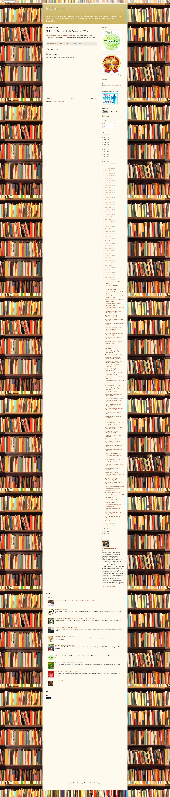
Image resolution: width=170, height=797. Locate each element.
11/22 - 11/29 (108, 175)
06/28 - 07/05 (108, 226)
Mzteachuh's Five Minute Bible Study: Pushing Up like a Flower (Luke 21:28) (74, 618)
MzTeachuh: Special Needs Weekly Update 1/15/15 (113, 505)
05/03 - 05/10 (108, 246)
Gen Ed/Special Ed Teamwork (112, 420)
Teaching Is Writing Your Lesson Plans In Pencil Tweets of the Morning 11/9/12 (75, 601)
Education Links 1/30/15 (111, 348)
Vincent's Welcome (109, 502)
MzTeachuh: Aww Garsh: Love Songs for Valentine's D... (114, 308)
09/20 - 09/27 (108, 197)
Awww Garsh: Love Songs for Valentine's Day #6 (112, 517)
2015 (105, 161)
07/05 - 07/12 (108, 224)
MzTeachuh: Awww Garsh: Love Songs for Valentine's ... (113, 513)
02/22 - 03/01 (108, 270)
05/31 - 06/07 (108, 236)
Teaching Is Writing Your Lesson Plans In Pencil (113, 369)
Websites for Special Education (112, 439)
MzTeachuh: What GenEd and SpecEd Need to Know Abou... (113, 357)
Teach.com (106, 116)
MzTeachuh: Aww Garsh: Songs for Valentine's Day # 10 (114, 373)
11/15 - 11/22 (108, 178)
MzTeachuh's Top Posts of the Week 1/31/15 (114, 292)
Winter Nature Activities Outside (113, 327)
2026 (105, 135)
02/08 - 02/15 (108, 275)
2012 (105, 533)
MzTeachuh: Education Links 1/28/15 (114, 385)
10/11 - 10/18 (108, 190)
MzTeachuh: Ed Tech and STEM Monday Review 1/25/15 (113, 456)
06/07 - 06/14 (108, 233)
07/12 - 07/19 (108, 221)
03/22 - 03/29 (108, 260)
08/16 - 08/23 (108, 209)
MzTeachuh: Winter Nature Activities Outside (114, 323)
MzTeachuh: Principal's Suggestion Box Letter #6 (113, 351)
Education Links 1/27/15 (111, 425)
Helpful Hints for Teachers (111, 472)
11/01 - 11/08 (108, 183)
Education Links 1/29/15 (111, 383)
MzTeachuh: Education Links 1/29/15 (114, 380)
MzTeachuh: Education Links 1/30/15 (114, 346)
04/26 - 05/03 (108, 248)
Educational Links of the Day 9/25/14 (64, 636)
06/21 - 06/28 (108, 229)
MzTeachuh (56, 8)
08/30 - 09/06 (108, 204)
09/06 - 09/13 (108, 202)
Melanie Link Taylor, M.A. (111, 548)
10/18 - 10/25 (108, 188)
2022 (105, 144)
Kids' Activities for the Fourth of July (64, 645)
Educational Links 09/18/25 (62, 654)
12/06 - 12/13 (108, 171)
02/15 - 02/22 (108, 272)
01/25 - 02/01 (108, 279)
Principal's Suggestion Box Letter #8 (114, 398)
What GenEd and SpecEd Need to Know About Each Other (113, 361)
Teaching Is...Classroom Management (114, 486)
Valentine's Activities (110, 343)
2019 (105, 152)
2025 (105, 137)
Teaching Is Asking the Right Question (112, 330)
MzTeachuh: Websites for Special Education (113, 435)
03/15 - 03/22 (108, 262)
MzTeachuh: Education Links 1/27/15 (114, 422)
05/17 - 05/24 (108, 241)
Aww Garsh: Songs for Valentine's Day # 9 (113, 413)
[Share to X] (76, 43)
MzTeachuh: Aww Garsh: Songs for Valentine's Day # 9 (114, 409)
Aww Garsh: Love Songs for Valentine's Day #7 (112, 479)
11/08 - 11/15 (108, 180)
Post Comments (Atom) (59, 101)
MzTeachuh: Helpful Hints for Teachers (112, 468)
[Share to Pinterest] (80, 43)
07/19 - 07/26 (108, 219)
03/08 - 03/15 (108, 265)
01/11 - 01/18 (108, 523)
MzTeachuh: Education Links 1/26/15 (114, 459)
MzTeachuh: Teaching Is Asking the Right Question (114, 320)
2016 (105, 159)
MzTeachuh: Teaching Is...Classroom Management (114, 483)
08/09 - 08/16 (108, 212)
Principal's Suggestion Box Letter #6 (114, 355)
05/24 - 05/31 (108, 238)
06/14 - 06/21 (108, 231)
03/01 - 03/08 (108, 267)
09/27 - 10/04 (108, 195)
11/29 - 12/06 (108, 173)
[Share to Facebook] (78, 43)
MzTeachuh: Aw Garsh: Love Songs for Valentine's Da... (114, 428)
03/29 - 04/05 (108, 258)
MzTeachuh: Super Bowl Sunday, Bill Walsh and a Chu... (114, 296)
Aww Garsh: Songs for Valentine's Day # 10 (113, 377)
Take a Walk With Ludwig (111, 285)
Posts (105, 124)
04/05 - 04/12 (108, 255)
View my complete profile (108, 586)
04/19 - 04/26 (108, 250)
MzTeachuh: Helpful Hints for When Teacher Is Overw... (114, 442)
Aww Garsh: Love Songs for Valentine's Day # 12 (112, 316)
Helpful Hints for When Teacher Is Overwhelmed (113, 446)
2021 (105, 147)
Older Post (93, 98)
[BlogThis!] (75, 43)
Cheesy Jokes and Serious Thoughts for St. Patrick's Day (69, 663)
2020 (105, 149)
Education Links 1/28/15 (111, 392)
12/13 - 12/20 (108, 168)
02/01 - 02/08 (108, 277)
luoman (88, 783)
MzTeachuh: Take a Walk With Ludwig (112, 282)
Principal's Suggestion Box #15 (113, 453)
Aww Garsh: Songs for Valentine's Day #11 (113, 338)
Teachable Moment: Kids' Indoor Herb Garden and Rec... (113, 312)
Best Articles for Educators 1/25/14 (114, 492)
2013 (105, 531)
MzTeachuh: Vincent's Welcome (113, 500)
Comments (107, 127)
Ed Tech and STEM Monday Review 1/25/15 (114, 465)
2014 (105, 528)
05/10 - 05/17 (108, 243)
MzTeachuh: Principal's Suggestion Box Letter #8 (113, 388)
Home (71, 98)
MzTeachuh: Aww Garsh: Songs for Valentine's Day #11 (114, 334)
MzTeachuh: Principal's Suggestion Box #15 (113, 449)
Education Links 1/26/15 (111, 462)
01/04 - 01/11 (108, 525)
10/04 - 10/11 (108, 192)
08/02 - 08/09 (108, 214)
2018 (105, 154)
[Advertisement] (59, 717)
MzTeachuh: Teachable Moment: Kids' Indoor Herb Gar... (113, 304)
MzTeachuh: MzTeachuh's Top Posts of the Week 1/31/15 (114, 288)
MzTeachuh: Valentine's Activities (113, 341)
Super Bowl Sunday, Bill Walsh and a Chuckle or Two (114, 300)
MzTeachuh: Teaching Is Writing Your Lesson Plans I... (113, 365)
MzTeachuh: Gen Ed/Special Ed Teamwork (113, 416)
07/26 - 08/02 (108, 217)
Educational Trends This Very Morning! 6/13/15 (67, 672)
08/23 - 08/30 (108, 207)
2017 (105, 156)
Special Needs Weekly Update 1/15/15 (112, 509)
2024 (105, 140)
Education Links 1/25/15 (111, 497)
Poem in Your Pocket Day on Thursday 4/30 (66, 627)
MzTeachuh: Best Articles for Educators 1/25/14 (59, 35)
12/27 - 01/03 (108, 163)
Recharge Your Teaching (61, 609)
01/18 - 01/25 (108, 521)
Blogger (99, 783)
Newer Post (49, 98)
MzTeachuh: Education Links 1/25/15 (114, 495)
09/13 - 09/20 (108, 200)
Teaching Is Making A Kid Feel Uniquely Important (113, 405)
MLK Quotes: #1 (59, 680)
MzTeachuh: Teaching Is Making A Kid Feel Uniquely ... (114, 401)
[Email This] (73, 43)
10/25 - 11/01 (108, 185)
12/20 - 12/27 (108, 166)
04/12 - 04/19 (108, 253)
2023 (105, 142)
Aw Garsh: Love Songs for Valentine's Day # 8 (111, 431)
